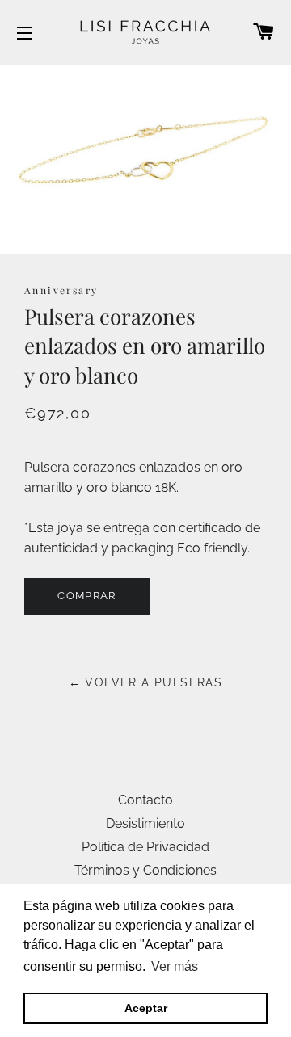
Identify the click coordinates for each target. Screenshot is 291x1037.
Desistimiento (145, 823)
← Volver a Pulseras (146, 682)
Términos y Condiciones (145, 870)
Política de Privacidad (145, 846)
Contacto (145, 800)
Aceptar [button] (145, 1007)
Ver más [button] (174, 966)
